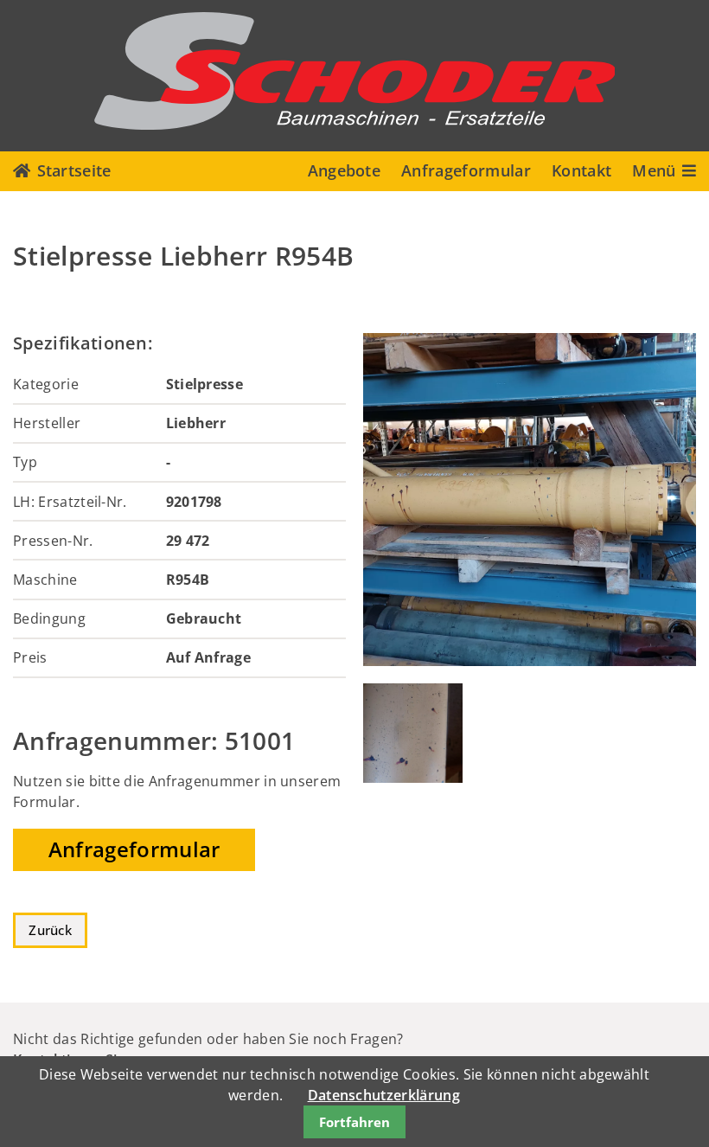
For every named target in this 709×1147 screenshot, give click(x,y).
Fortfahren (354, 1122)
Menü (653, 170)
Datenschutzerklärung (384, 1095)
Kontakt (581, 170)
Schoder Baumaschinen (354, 71)
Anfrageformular (466, 170)
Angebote (344, 170)
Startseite (74, 170)
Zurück (50, 930)
